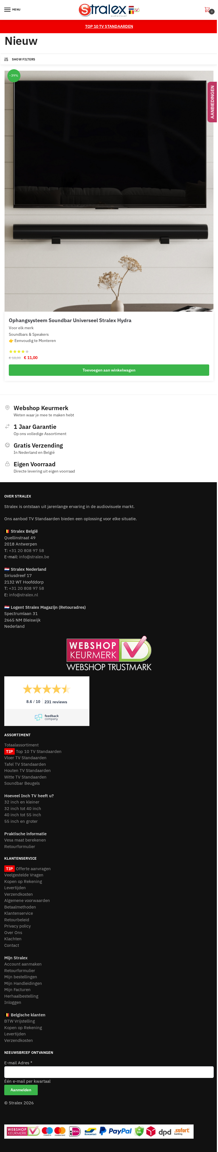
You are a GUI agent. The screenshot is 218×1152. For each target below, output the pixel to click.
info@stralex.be (34, 556)
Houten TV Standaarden (27, 770)
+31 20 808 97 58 (26, 550)
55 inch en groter (21, 821)
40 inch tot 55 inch (22, 814)
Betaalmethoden (20, 907)
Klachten (13, 938)
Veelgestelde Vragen (23, 875)
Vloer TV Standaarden (25, 757)
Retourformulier (19, 846)
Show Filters (23, 59)
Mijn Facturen (17, 989)
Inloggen (12, 1002)
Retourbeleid (16, 919)
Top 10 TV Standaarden (38, 751)
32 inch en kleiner (21, 802)
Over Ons (13, 932)
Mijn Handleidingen (23, 983)
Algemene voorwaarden (27, 900)
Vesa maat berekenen (25, 840)
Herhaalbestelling (21, 996)
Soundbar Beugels (22, 783)
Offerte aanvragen (32, 868)
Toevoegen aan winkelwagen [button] (109, 370)
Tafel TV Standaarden (25, 764)
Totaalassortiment (21, 745)
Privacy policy (17, 926)
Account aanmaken (23, 964)
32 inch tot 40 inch (22, 808)
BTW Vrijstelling (19, 1021)
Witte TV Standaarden (25, 777)
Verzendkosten (18, 894)
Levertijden (15, 887)
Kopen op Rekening (23, 881)
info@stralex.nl (23, 594)
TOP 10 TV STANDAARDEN (109, 26)
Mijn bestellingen (20, 976)
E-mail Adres (18, 1062)
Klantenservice (18, 913)
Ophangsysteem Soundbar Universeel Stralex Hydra (70, 320)
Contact (11, 945)
